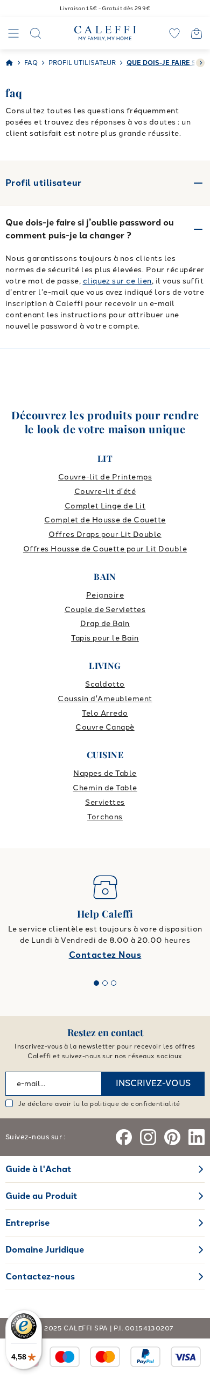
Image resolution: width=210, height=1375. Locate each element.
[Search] (35, 33)
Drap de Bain (105, 623)
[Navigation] (13, 33)
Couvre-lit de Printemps (105, 477)
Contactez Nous (105, 955)
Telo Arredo (105, 713)
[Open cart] (196, 33)
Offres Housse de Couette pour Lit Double (105, 549)
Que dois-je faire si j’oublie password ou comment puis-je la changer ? (89, 229)
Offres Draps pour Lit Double (104, 534)
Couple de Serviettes (105, 609)
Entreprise (27, 1223)
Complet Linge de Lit (105, 506)
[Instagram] (148, 1137)
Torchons (105, 816)
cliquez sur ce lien (117, 281)
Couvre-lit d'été (105, 491)
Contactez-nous (40, 1276)
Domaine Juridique (44, 1250)
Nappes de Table (104, 773)
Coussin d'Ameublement (105, 698)
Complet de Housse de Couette (104, 520)
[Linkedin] (196, 1137)
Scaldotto (104, 684)
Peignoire (105, 595)
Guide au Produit (41, 1196)
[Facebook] (124, 1137)
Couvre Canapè (104, 727)
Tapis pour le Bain (105, 638)
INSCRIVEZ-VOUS (153, 1083)
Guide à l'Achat (38, 1169)
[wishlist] (174, 33)
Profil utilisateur (43, 183)
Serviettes (105, 802)
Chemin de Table (105, 787)
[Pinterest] (172, 1137)
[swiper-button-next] (200, 63)
